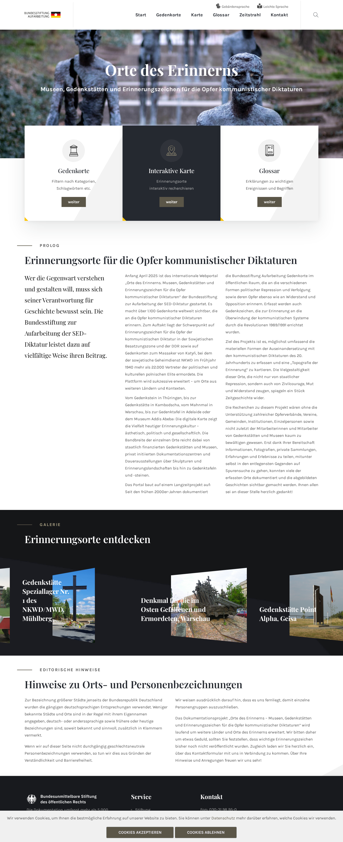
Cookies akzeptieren (140, 832)
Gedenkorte (168, 15)
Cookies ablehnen (205, 832)
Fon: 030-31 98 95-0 (218, 809)
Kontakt (279, 15)
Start (140, 15)
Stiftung (142, 809)
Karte (197, 15)
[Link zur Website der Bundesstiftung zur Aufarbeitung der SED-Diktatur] (43, 14)
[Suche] (315, 14)
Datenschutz (223, 818)
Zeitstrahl (250, 15)
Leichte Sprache (275, 7)
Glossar (221, 15)
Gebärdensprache (235, 7)
